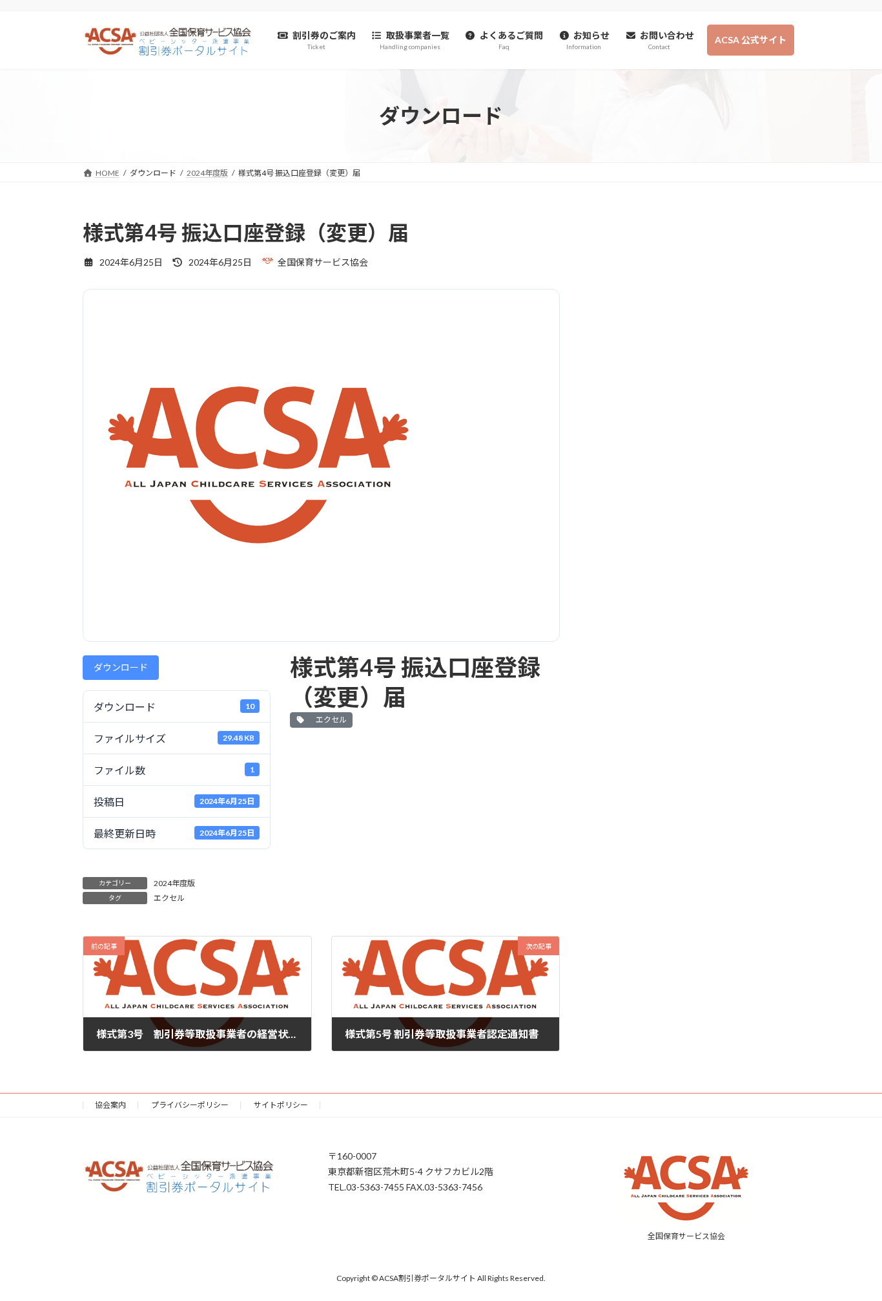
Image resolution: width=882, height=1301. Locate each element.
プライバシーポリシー (190, 1105)
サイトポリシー (281, 1105)
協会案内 (110, 1105)
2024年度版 (174, 883)
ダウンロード (121, 667)
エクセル (330, 720)
